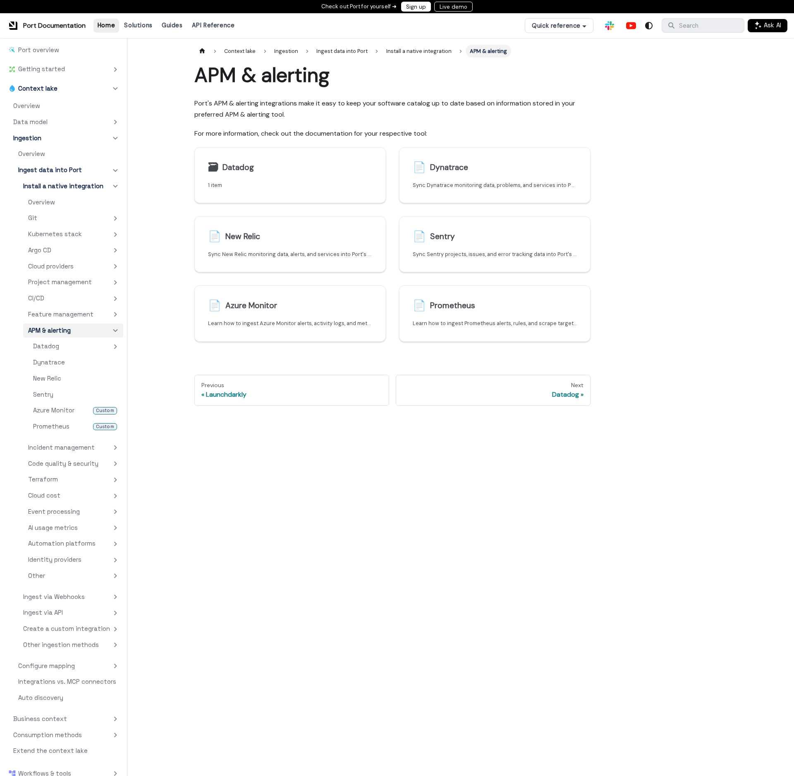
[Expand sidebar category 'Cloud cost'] (115, 496)
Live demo (453, 6)
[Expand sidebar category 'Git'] (115, 218)
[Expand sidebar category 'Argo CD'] (115, 250)
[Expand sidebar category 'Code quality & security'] (115, 464)
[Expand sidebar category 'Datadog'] (115, 346)
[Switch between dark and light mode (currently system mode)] (648, 25)
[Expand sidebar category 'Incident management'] (115, 448)
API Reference (213, 25)
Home (106, 25)
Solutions (138, 25)
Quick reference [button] (556, 25)
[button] (63, 69)
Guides (172, 25)
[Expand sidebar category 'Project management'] (115, 282)
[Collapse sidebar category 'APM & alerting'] (115, 330)
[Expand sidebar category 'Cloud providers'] (115, 266)
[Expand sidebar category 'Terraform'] (115, 479)
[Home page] (202, 51)
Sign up (416, 6)
